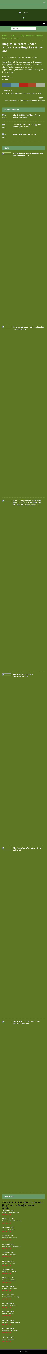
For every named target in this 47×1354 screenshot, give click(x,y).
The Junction (14, 1330)
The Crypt (16, 1212)
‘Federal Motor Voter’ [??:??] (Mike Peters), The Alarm (27, 126)
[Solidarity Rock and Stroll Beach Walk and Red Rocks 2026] (6, 236)
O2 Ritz (13, 1280)
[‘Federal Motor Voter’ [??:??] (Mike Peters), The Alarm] (6, 126)
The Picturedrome (15, 1221)
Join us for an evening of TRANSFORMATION (23, 675)
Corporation (13, 1237)
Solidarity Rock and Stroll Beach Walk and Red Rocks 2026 (28, 154)
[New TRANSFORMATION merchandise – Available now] (6, 410)
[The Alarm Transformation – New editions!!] (6, 931)
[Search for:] (23, 28)
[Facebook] (19, 7)
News (6, 148)
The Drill (11, 1313)
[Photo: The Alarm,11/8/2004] (6, 135)
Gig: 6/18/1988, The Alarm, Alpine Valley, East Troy (26, 116)
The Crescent (11, 1229)
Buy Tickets (6, 1214)
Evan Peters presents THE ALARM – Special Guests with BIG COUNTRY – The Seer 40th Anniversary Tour (27, 503)
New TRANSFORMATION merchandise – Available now (28, 328)
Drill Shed (12, 1263)
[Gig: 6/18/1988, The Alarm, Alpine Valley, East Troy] (6, 116)
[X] (24, 7)
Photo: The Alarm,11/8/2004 (24, 134)
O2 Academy (17, 1246)
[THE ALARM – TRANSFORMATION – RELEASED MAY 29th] (6, 1105)
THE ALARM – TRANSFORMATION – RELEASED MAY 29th (27, 1023)
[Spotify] (28, 7)
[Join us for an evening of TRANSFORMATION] (6, 757)
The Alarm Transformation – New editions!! (27, 849)
